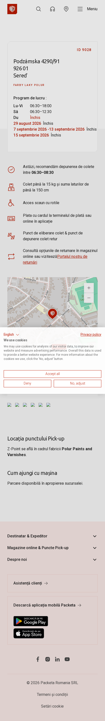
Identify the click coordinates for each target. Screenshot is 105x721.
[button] (11, 335)
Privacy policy (91, 334)
